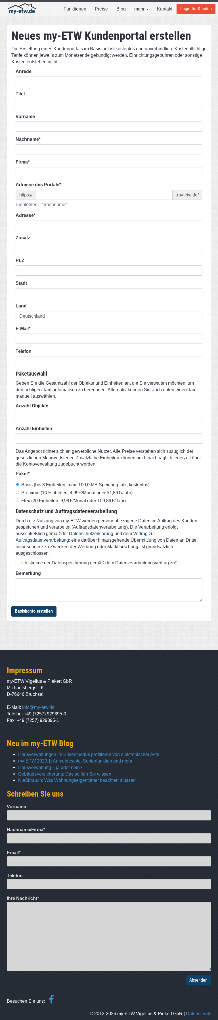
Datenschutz (198, 1013)
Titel (20, 94)
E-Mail (23, 328)
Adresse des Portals (38, 184)
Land (21, 306)
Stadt (21, 283)
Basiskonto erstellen (34, 611)
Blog (121, 8)
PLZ (20, 260)
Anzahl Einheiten (34, 428)
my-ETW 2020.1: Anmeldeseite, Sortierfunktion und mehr (75, 760)
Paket (23, 473)
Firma (23, 162)
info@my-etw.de (38, 707)
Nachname (28, 139)
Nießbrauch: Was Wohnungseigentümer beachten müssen (77, 780)
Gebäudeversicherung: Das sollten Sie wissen (64, 773)
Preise (101, 8)
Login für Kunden (196, 8)
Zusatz (23, 237)
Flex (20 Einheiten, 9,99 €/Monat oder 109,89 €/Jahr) (73, 500)
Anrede (24, 71)
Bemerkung (28, 573)
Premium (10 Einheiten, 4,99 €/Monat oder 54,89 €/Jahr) (77, 492)
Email (13, 852)
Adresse (25, 215)
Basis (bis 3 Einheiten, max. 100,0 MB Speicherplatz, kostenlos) (85, 484)
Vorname (25, 116)
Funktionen (75, 8)
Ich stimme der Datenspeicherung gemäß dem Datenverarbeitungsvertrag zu (99, 562)
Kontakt (164, 8)
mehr (140, 8)
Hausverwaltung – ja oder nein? (50, 767)
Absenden (198, 980)
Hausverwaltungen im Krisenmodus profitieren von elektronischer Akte (88, 754)
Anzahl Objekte (32, 406)
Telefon (24, 351)
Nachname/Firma (26, 829)
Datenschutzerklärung (91, 533)
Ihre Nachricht (23, 898)
